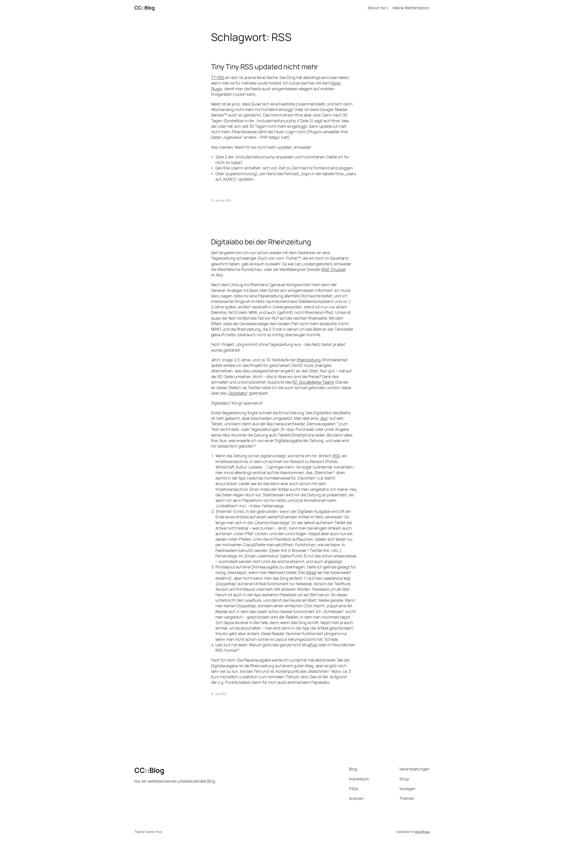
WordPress (422, 832)
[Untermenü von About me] (387, 8)
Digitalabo (238, 393)
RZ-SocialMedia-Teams (313, 382)
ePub (312, 644)
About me (376, 7)
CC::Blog (144, 7)
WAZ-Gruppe (333, 269)
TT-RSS (217, 77)
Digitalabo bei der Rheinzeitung (261, 242)
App (324, 418)
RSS (336, 455)
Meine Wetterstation (411, 7)
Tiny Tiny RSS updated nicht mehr (264, 67)
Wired (311, 572)
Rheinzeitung (309, 359)
